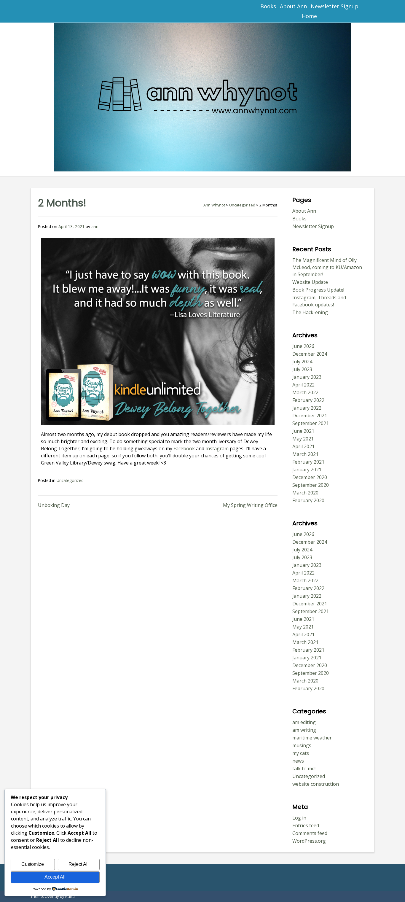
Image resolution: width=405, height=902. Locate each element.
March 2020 (305, 492)
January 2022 (306, 408)
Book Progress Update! (318, 290)
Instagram (216, 448)
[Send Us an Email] (35, 11)
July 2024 (302, 361)
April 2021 (303, 446)
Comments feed (309, 833)
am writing (304, 730)
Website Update (310, 282)
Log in (299, 817)
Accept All (55, 876)
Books (268, 6)
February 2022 (308, 400)
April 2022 (303, 384)
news (298, 761)
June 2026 (303, 346)
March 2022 (305, 392)
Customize (32, 864)
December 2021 (309, 415)
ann (94, 226)
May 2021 (303, 438)
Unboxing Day (54, 505)
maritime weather (312, 737)
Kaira (70, 896)
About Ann (293, 6)
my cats (300, 753)
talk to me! (303, 768)
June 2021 (303, 431)
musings (301, 745)
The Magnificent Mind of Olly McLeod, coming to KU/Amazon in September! (327, 267)
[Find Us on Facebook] (48, 11)
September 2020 (310, 485)
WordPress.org (309, 841)
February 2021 (308, 462)
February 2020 (308, 500)
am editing (304, 722)
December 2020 (309, 477)
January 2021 (306, 469)
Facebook (184, 448)
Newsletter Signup (334, 6)
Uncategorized (70, 480)
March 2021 (305, 454)
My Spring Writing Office (250, 505)
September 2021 (310, 423)
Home (309, 16)
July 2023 (302, 369)
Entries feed (305, 825)
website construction (315, 784)
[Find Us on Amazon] (74, 11)
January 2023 (306, 377)
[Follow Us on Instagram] (87, 11)
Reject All (78, 864)
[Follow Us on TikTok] (61, 11)
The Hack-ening (310, 312)
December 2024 (309, 354)
